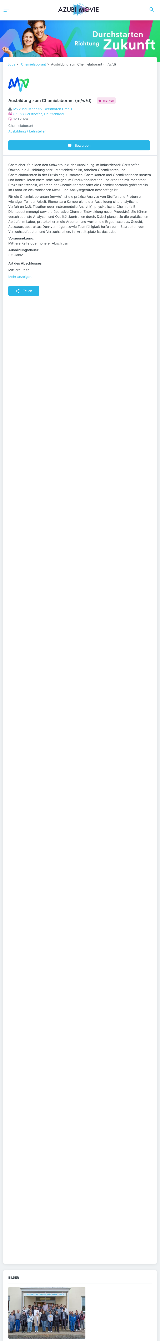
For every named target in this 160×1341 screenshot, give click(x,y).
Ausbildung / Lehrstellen (27, 131)
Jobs (11, 64)
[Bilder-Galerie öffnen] (46, 1313)
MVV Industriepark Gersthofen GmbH (42, 109)
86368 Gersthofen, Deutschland (38, 114)
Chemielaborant (33, 64)
